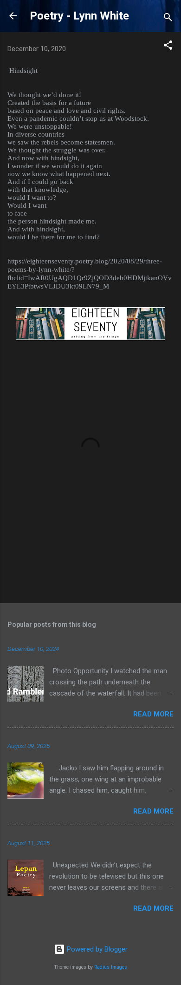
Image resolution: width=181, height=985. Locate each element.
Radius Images (110, 967)
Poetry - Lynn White (79, 15)
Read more (153, 714)
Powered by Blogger (96, 949)
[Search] (168, 19)
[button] (168, 46)
